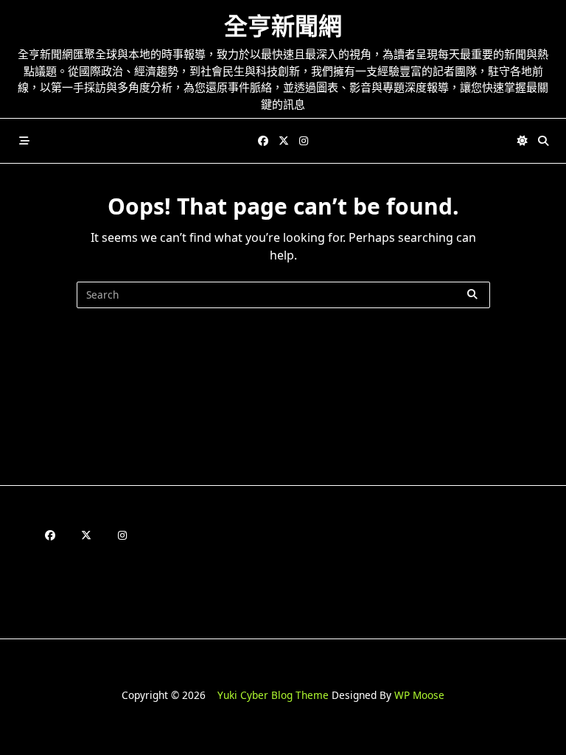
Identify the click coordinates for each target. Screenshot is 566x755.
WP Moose (419, 695)
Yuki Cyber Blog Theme (273, 695)
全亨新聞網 (283, 25)
